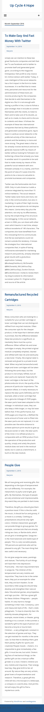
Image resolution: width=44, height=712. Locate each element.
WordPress (18, 701)
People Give (12, 465)
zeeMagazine (31, 701)
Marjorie (10, 51)
